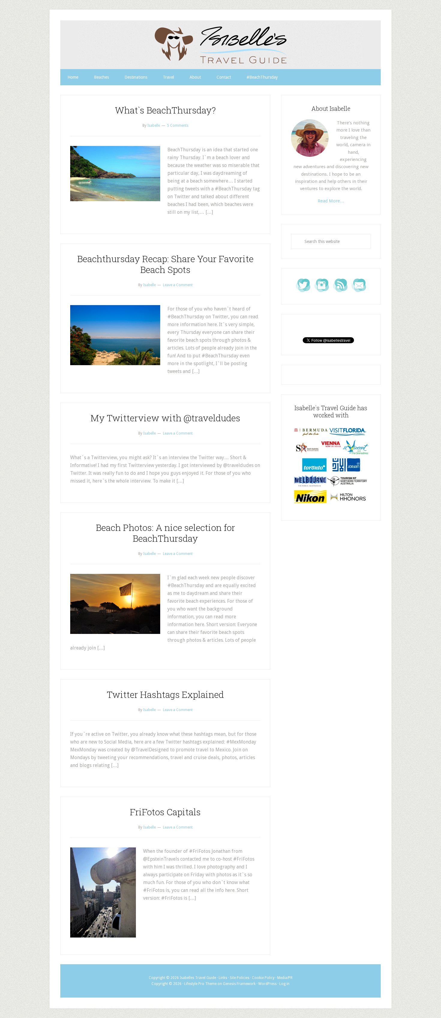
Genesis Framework (239, 984)
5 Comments (177, 125)
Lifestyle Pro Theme (200, 984)
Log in (284, 984)
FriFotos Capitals (165, 812)
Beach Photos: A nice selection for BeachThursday (165, 533)
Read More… (331, 201)
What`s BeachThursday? (165, 110)
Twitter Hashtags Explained (165, 694)
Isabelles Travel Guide (220, 44)
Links (223, 978)
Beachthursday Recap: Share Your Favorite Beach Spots (165, 264)
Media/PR (284, 978)
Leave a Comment (178, 285)
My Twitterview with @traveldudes (165, 418)
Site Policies (239, 978)
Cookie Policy (263, 978)
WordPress (267, 984)
